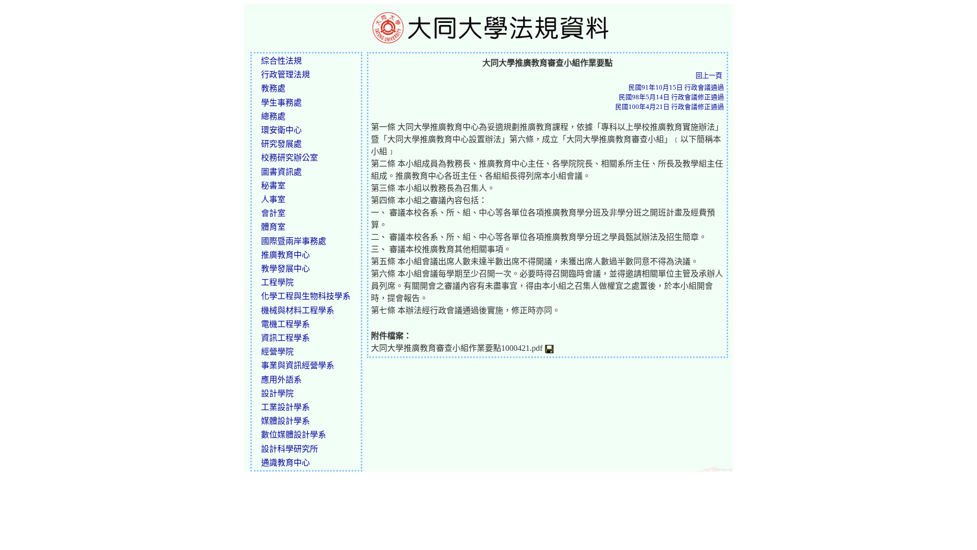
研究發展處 (281, 144)
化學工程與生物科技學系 (306, 296)
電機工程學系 (285, 324)
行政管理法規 (285, 74)
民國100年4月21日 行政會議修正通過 (669, 107)
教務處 (273, 88)
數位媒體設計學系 (293, 434)
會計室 (273, 213)
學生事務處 (281, 102)
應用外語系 (281, 379)
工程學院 (277, 282)
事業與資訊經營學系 (297, 365)
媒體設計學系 (285, 421)
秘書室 (273, 185)
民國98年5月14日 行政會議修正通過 (671, 97)
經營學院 (277, 351)
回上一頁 (709, 75)
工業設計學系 (285, 407)
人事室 (273, 199)
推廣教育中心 (285, 255)
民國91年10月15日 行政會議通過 (676, 87)
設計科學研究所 (289, 449)
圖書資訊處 (281, 172)
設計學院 (277, 393)
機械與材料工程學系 (297, 310)
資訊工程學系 (285, 338)
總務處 (273, 116)
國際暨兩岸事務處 (293, 241)
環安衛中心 (281, 130)
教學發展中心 (285, 268)
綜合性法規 (281, 61)
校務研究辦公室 (289, 157)
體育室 (273, 227)
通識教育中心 (285, 462)
